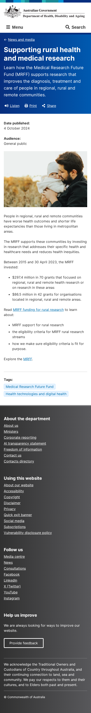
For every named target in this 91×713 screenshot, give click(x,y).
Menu (17, 27)
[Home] (45, 12)
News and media (21, 39)
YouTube (11, 592)
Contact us (12, 455)
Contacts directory (19, 461)
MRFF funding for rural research (38, 309)
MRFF (27, 359)
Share (51, 106)
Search (78, 27)
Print (33, 106)
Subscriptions (15, 527)
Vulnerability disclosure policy (28, 533)
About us (11, 425)
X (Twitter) (12, 586)
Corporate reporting (20, 437)
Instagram (12, 598)
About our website (18, 485)
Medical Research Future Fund (30, 386)
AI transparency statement (25, 443)
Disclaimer (12, 503)
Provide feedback (24, 643)
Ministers (11, 431)
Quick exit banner (18, 515)
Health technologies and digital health (36, 394)
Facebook (12, 574)
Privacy (10, 509)
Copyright (12, 497)
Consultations (15, 568)
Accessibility (14, 491)
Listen (14, 106)
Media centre (14, 556)
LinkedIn (10, 580)
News (8, 562)
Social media (14, 521)
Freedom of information (23, 449)
